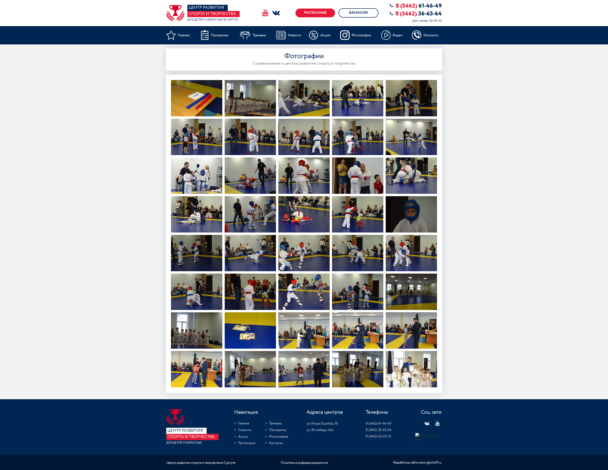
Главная (243, 423)
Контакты (276, 443)
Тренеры (275, 423)
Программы (277, 430)
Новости (244, 430)
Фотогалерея (278, 436)
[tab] (196, 98)
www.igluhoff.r (429, 462)
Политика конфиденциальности (304, 463)
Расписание (246, 443)
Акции (243, 436)
